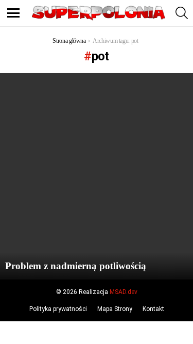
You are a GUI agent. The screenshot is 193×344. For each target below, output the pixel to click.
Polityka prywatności (58, 309)
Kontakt (153, 309)
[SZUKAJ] (182, 13)
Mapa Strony (114, 309)
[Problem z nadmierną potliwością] (96, 176)
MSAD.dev (123, 292)
